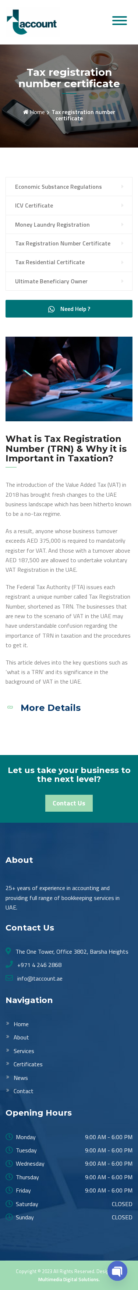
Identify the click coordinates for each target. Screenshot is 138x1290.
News (21, 1077)
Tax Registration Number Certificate (62, 243)
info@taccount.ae (39, 978)
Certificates (28, 1064)
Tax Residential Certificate (50, 262)
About (21, 1037)
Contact (23, 1091)
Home (37, 111)
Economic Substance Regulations (58, 186)
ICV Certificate (34, 205)
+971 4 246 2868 (38, 964)
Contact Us (69, 803)
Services (24, 1050)
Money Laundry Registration (52, 224)
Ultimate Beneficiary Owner (51, 281)
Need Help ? (74, 308)
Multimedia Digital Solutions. (69, 1279)
